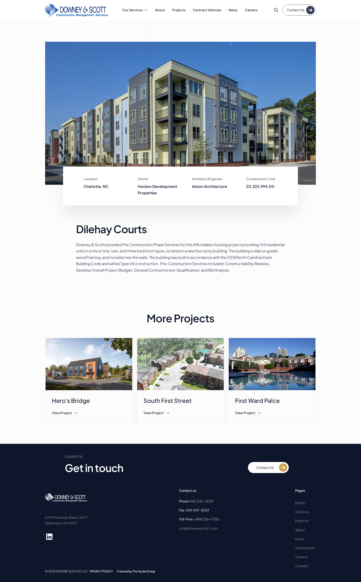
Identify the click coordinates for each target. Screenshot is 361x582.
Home (300, 503)
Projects (179, 10)
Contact (301, 566)
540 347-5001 (202, 501)
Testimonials (305, 548)
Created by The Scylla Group (136, 571)
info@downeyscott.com (198, 528)
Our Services (132, 10)
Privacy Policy (101, 571)
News (233, 10)
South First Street (168, 400)
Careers (251, 10)
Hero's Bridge (71, 400)
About (160, 10)
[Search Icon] (276, 10)
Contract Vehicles (207, 10)
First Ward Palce (258, 400)
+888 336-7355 (206, 519)
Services (302, 512)
